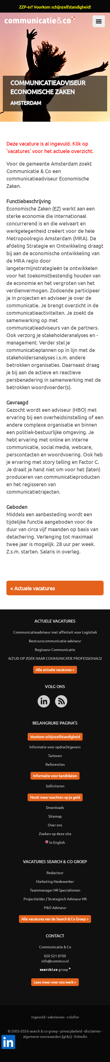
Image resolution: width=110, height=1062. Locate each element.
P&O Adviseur (55, 907)
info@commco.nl (55, 961)
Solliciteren (55, 785)
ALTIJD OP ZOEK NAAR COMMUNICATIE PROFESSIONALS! (55, 658)
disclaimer (92, 1031)
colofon (73, 1017)
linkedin (80, 1036)
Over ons (55, 824)
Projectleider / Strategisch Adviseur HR (55, 898)
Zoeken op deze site (55, 833)
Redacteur (55, 872)
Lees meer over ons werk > (55, 982)
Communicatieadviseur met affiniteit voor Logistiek (55, 632)
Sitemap (55, 816)
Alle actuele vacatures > (55, 669)
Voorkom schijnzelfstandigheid (55, 736)
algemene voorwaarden (42, 1036)
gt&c (67, 1036)
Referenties (55, 764)
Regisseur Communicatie (55, 649)
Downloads (55, 807)
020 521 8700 (55, 955)
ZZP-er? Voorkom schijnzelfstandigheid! (55, 6)
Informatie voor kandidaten (55, 775)
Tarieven (55, 755)
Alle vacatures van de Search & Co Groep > (55, 918)
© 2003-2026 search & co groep (33, 1031)
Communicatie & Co (55, 946)
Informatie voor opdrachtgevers (55, 746)
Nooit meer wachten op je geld (55, 797)
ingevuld (38, 1017)
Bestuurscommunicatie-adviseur (55, 640)
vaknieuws (56, 1017)
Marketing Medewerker (55, 881)
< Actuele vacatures (32, 588)
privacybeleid (71, 1031)
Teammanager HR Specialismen (55, 890)
